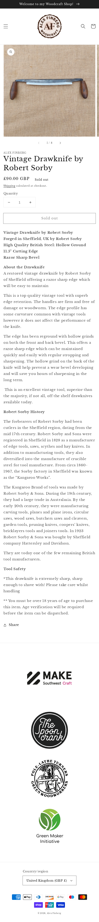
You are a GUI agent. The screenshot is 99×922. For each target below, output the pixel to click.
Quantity (10, 193)
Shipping (9, 185)
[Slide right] (60, 143)
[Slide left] (39, 143)
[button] (6, 26)
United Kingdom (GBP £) (46, 881)
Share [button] (14, 625)
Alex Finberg (54, 913)
